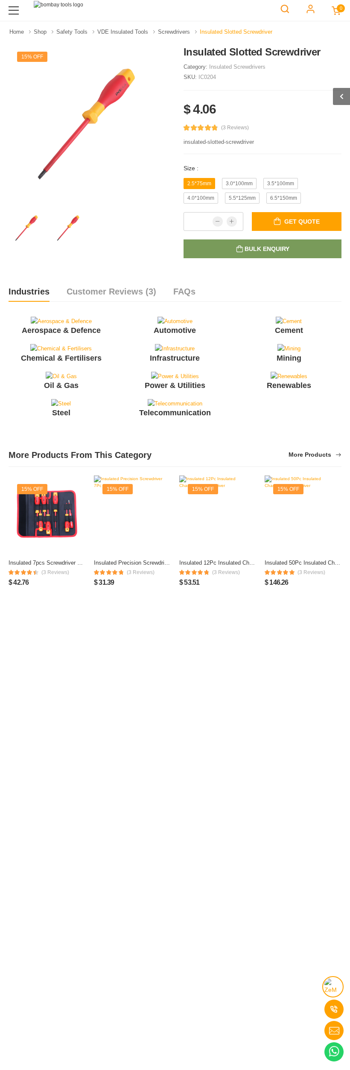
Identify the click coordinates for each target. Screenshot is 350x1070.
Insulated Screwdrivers (237, 67)
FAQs (184, 291)
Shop (41, 32)
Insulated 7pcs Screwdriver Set (47, 563)
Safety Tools (72, 32)
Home (17, 32)
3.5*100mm (280, 184)
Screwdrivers (175, 32)
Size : (191, 168)
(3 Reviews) (235, 127)
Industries (29, 291)
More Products (311, 455)
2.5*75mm (199, 184)
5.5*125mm (242, 198)
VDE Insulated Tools (123, 32)
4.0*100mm (200, 198)
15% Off (32, 57)
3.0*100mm (239, 184)
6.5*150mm (283, 198)
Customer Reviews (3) (111, 291)
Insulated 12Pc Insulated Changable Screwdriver (239, 563)
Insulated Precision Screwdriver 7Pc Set (144, 563)
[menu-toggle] (14, 11)
